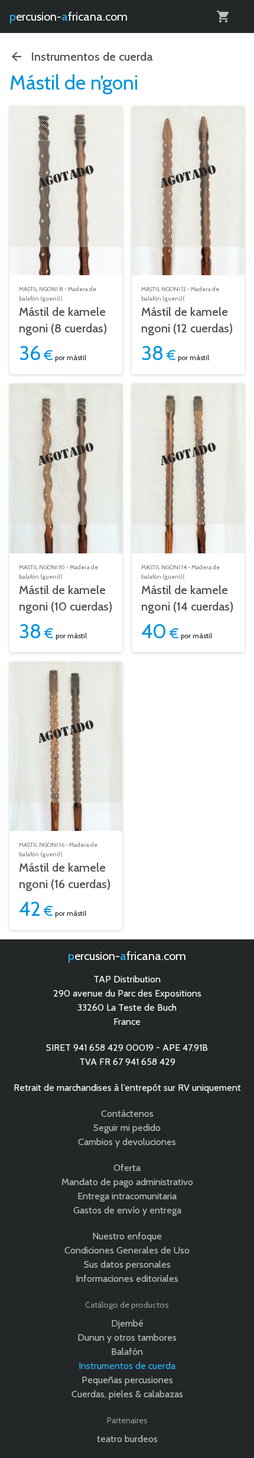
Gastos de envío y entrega (127, 1210)
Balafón (127, 1351)
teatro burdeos (127, 1438)
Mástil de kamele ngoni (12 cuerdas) (187, 320)
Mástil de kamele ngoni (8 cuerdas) (63, 320)
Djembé (127, 1323)
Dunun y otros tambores (127, 1337)
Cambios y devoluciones (127, 1141)
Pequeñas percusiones (127, 1380)
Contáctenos (127, 1113)
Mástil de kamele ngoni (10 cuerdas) (65, 598)
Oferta (127, 1167)
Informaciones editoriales (127, 1278)
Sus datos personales (127, 1264)
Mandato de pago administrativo (127, 1181)
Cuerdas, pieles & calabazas (127, 1394)
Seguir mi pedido (127, 1127)
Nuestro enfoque (127, 1236)
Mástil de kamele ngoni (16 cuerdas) (64, 875)
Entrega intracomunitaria (127, 1196)
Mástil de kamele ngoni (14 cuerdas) (187, 598)
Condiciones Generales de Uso (127, 1250)
